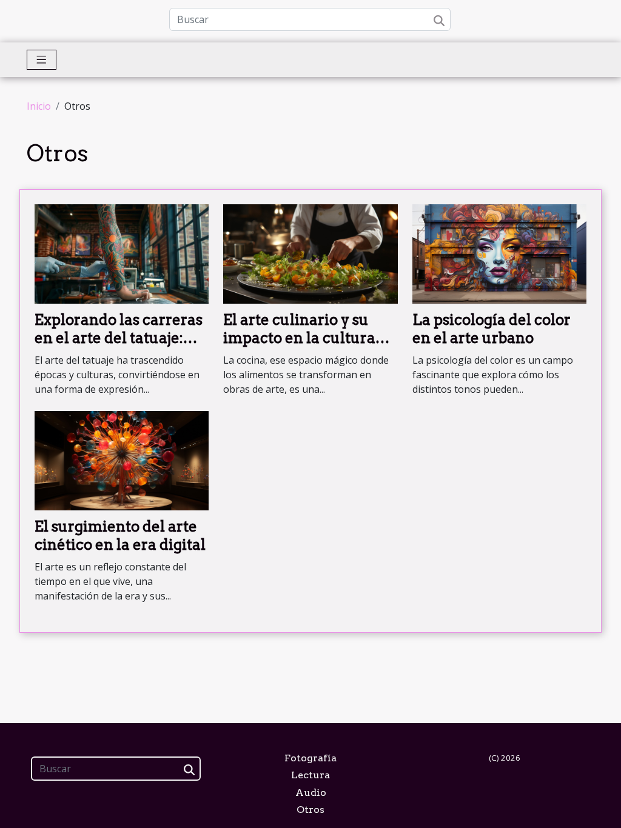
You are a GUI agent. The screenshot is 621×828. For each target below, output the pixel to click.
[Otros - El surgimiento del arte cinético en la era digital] (122, 459)
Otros (310, 809)
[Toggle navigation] (41, 60)
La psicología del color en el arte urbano (491, 329)
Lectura (310, 775)
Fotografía (310, 758)
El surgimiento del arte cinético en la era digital (120, 535)
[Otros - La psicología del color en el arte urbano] (499, 252)
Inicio (39, 106)
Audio (310, 792)
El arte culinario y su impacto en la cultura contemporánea (299, 338)
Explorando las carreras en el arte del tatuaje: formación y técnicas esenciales (119, 347)
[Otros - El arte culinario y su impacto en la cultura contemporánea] (310, 252)
